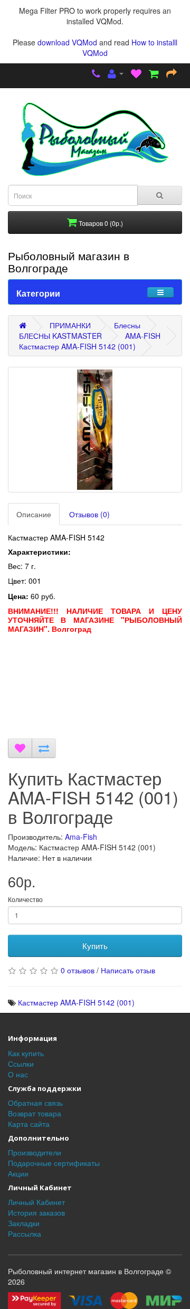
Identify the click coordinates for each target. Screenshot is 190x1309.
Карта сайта (29, 1123)
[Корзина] (154, 74)
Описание (33, 514)
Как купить (26, 1053)
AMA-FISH (142, 335)
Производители (34, 1152)
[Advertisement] (95, 688)
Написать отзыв (128, 970)
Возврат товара (34, 1113)
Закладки (24, 1223)
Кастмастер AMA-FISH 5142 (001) (77, 346)
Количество (25, 899)
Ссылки (21, 1063)
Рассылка (24, 1233)
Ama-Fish (81, 836)
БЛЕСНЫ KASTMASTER (60, 335)
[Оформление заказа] (171, 74)
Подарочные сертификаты (54, 1163)
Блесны (127, 325)
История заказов (36, 1212)
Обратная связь (35, 1102)
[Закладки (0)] (136, 74)
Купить (95, 945)
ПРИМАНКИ (70, 325)
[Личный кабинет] (116, 74)
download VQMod (67, 42)
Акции (18, 1173)
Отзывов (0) (89, 514)
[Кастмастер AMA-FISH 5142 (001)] (95, 429)
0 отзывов (77, 970)
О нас (18, 1074)
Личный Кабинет (36, 1202)
